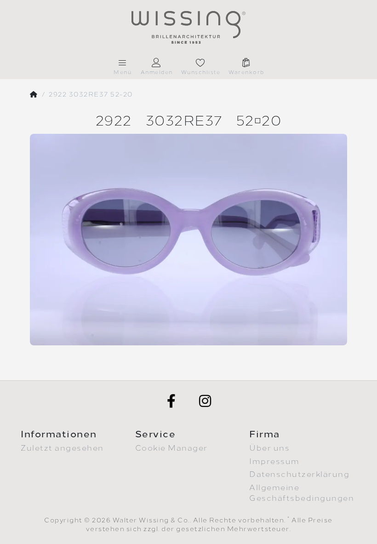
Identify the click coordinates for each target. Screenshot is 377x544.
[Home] (34, 94)
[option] (188, 239)
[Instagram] (205, 401)
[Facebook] (171, 401)
